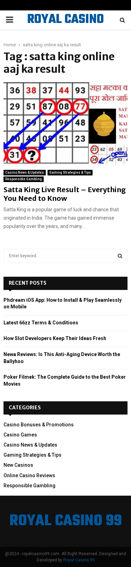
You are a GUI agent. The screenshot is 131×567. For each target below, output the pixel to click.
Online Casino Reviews (29, 475)
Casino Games (20, 435)
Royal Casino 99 (79, 560)
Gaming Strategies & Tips (70, 172)
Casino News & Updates (24, 172)
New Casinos (18, 465)
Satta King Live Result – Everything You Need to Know (64, 194)
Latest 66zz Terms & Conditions (40, 322)
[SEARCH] (120, 256)
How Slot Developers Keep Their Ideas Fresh (54, 338)
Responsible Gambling (23, 179)
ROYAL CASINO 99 (65, 28)
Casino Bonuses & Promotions (38, 424)
